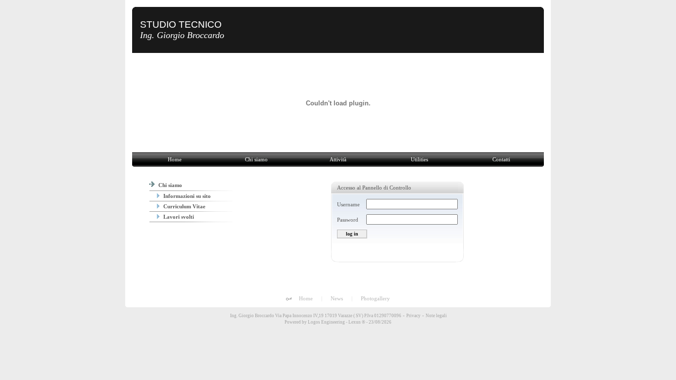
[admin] (288, 299)
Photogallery (375, 298)
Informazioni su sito (186, 196)
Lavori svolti (178, 217)
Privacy (413, 315)
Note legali (436, 315)
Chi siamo (169, 185)
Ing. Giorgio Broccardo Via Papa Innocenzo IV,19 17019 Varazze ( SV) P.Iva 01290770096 (315, 315)
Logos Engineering (326, 322)
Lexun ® (356, 322)
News (337, 298)
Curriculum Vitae (183, 206)
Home (306, 298)
